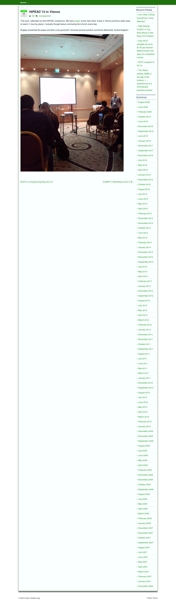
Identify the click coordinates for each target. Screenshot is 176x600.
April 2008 (143, 508)
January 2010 (144, 426)
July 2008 (142, 499)
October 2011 (144, 344)
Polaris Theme (152, 598)
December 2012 (145, 290)
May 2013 (142, 271)
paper (77, 20)
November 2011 (145, 339)
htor (33, 16)
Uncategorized (45, 16)
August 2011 (144, 353)
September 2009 (145, 440)
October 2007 (144, 537)
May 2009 (142, 460)
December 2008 (145, 474)
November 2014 (145, 223)
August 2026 (144, 102)
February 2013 (145, 281)
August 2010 (144, 392)
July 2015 (142, 193)
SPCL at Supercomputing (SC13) (37, 181)
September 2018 (145, 131)
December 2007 (145, 527)
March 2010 (143, 416)
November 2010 (145, 382)
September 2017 (145, 150)
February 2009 (145, 469)
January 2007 (144, 581)
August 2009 (144, 445)
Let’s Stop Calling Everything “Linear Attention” (145, 18)
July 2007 (142, 552)
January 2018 (144, 140)
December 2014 (145, 218)
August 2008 (144, 494)
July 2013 (142, 266)
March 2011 (143, 373)
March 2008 (143, 513)
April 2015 (143, 208)
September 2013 (145, 261)
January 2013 (144, 286)
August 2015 (144, 189)
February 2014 (145, 242)
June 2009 (143, 455)
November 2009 (145, 436)
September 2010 (145, 387)
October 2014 (144, 227)
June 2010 (143, 402)
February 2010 (145, 421)
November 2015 (145, 179)
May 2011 (142, 368)
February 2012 (145, 324)
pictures (23, 2)
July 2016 (142, 160)
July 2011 (142, 358)
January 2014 (144, 247)
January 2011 (144, 377)
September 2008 (145, 489)
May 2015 (142, 203)
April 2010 (143, 411)
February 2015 (145, 213)
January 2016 (144, 174)
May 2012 (142, 310)
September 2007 (145, 542)
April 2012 (143, 315)
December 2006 (145, 586)
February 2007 (145, 576)
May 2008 (142, 503)
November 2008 (145, 479)
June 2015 (143, 198)
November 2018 (145, 126)
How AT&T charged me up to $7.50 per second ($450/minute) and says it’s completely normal (146, 49)
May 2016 (142, 165)
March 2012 (143, 319)
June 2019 (143, 121)
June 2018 (143, 135)
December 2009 (145, 431)
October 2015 (144, 184)
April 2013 (143, 276)
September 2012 (145, 295)
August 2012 (144, 300)
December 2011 (145, 334)
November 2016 (145, 155)
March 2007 (143, 571)
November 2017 (145, 145)
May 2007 (142, 561)
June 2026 (143, 106)
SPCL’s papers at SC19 (145, 64)
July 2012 (142, 305)
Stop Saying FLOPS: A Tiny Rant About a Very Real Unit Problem (145, 30)
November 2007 (145, 532)
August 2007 (144, 547)
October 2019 (144, 116)
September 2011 (145, 348)
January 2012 (144, 329)
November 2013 (145, 256)
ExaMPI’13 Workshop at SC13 (117, 181)
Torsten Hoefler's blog (32, 598)
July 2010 (142, 397)
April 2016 (143, 169)
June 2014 (143, 232)
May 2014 (142, 237)
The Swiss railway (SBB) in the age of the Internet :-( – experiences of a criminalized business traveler (144, 80)
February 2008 (145, 518)
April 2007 (143, 566)
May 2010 (142, 406)
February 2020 (145, 111)
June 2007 (143, 557)
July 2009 (142, 450)
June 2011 (143, 363)
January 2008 (144, 523)
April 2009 (143, 465)
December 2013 (145, 252)
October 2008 (144, 484)
